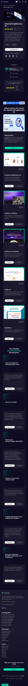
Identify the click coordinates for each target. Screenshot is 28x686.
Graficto (8, 328)
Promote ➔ (14, 65)
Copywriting (12, 5)
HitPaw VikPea (11, 213)
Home (5, 5)
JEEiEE (22, 675)
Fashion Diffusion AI (13, 175)
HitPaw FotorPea (12, 251)
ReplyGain (9, 135)
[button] (23, 2)
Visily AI (8, 290)
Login (13, 83)
